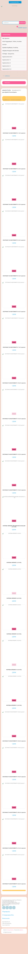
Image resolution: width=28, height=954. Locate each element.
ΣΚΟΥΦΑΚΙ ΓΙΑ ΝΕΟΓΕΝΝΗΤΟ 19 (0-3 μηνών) (14, 776)
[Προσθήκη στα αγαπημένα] (14, 116)
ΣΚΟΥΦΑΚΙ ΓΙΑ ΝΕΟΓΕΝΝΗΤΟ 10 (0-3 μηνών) (14, 383)
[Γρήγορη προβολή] (14, 119)
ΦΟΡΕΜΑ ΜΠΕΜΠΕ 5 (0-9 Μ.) (14, 562)
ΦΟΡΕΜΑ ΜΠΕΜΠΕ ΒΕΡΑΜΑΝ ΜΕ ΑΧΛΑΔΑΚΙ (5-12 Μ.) (14, 526)
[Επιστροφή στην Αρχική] (1, 75)
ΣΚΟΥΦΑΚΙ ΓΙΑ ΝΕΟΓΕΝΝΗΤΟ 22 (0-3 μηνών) (14, 883)
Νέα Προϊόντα (5, 38)
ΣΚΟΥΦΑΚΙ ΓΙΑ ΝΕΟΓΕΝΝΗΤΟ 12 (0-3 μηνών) (14, 418)
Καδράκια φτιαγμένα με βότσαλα (10, 50)
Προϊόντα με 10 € (6, 69)
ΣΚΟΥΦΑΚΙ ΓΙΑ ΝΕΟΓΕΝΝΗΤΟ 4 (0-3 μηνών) (14, 240)
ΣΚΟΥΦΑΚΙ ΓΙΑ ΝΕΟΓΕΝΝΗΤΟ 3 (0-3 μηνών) (14, 204)
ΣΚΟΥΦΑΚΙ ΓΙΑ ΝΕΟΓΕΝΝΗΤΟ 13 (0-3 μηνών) (14, 454)
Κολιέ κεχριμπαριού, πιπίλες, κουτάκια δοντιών (12, 43)
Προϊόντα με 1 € (6, 60)
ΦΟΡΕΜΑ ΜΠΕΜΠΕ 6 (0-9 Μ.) (14, 598)
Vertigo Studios (10, 930)
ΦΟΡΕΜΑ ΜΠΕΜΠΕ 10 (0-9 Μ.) (14, 669)
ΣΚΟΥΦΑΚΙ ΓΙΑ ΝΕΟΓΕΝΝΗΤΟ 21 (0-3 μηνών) (14, 848)
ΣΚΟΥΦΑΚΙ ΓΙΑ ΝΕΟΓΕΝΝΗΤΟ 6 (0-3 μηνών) (14, 311)
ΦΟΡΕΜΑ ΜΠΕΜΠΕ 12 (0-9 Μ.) (14, 705)
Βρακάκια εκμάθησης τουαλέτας (10, 47)
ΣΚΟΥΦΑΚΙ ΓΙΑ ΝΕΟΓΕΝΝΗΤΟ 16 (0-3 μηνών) (14, 741)
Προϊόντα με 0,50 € (7, 56)
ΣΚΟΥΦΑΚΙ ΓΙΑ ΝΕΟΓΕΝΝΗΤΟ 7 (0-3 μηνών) (14, 347)
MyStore (21, 930)
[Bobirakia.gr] (14, 12)
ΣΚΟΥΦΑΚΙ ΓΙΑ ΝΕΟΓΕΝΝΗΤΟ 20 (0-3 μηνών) (14, 812)
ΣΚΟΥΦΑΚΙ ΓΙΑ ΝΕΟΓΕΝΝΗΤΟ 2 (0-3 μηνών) (14, 168)
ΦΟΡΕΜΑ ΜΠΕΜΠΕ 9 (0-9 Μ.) (14, 633)
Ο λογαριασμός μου (8, 915)
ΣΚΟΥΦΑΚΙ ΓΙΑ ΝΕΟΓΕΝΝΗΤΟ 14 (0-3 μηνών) (14, 490)
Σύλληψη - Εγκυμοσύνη (8, 53)
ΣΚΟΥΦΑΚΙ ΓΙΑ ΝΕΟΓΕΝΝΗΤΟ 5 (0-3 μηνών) (14, 275)
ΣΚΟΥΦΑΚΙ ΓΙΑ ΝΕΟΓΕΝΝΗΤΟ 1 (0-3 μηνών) (14, 133)
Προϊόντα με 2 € (6, 63)
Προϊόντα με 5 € (6, 66)
